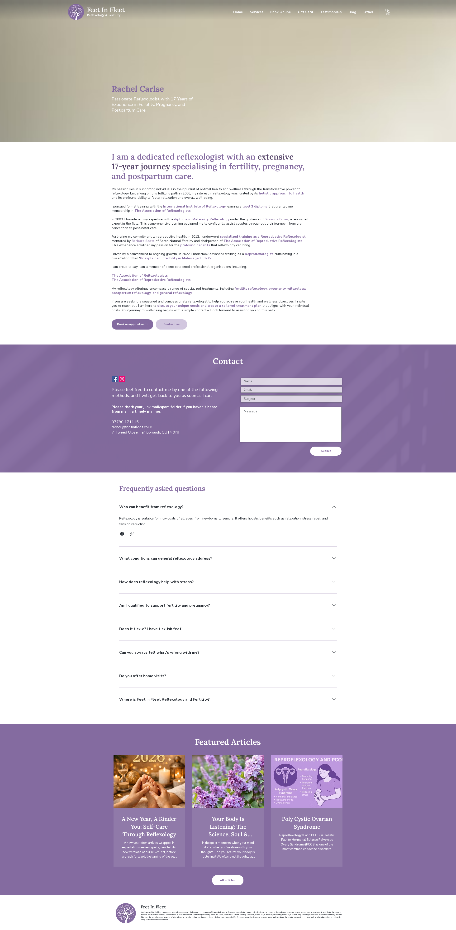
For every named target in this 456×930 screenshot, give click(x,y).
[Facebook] (115, 379)
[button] (388, 12)
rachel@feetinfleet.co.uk (132, 427)
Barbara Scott (143, 241)
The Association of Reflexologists (140, 275)
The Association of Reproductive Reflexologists (151, 280)
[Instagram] (122, 379)
